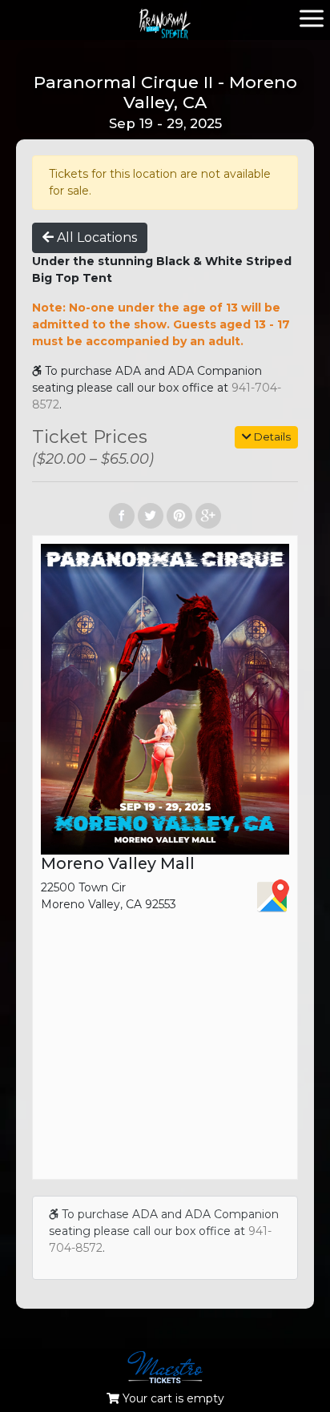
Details (271, 436)
